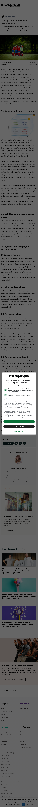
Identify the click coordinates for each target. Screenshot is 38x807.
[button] (19, 399)
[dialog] (19, 403)
